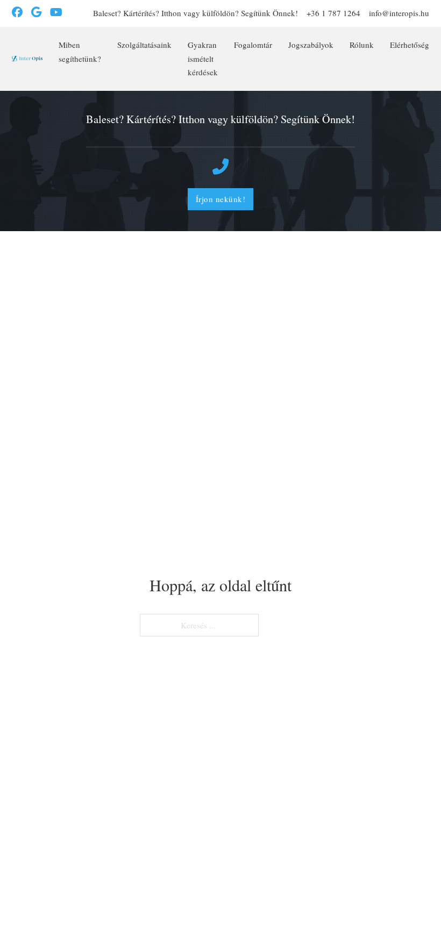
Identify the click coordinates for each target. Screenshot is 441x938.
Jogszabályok (310, 44)
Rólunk (362, 44)
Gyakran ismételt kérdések (203, 58)
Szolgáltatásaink (144, 44)
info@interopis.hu (399, 13)
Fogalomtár (253, 44)
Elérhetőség (409, 44)
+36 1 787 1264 (333, 13)
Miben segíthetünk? (80, 51)
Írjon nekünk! (221, 199)
